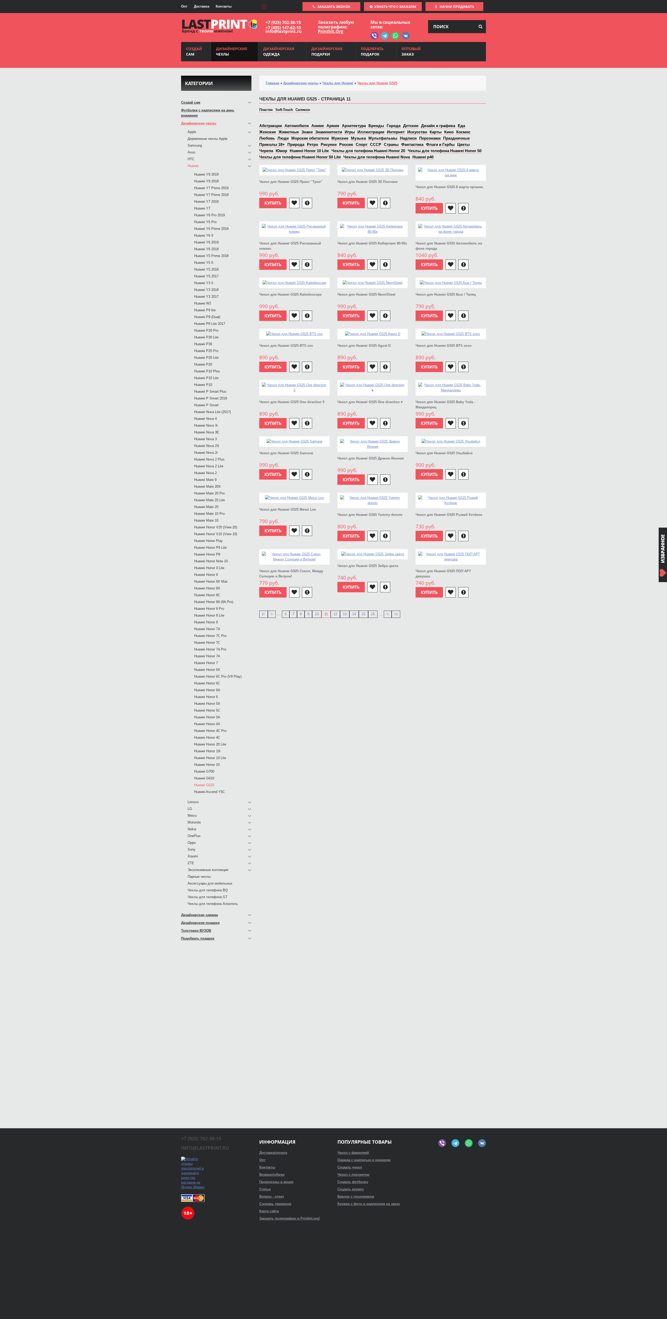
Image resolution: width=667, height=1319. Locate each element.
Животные (289, 132)
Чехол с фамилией (353, 1153)
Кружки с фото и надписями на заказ (368, 1204)
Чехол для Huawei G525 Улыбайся (444, 453)
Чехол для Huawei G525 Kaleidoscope (290, 294)
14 (354, 614)
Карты (436, 132)
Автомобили (297, 125)
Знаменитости (328, 132)
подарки (327, 51)
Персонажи (430, 138)
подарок (372, 51)
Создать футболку (352, 1182)
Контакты (224, 6)
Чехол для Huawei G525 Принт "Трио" (290, 182)
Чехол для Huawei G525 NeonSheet (366, 294)
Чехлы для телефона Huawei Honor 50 (444, 150)
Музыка (358, 138)
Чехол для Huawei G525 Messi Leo (287, 509)
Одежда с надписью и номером (364, 1160)
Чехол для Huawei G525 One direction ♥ (370, 402)
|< (263, 614)
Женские (267, 132)
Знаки (307, 132)
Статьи (265, 1189)
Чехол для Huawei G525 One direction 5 (291, 402)
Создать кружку (350, 1189)
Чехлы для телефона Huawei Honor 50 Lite (300, 157)
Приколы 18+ (272, 144)
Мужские (339, 138)
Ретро (312, 144)
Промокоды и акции (276, 1182)
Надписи (408, 138)
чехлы (231, 51)
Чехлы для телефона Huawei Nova (376, 157)
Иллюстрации (370, 132)
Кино (449, 132)
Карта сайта (269, 1211)
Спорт (361, 144)
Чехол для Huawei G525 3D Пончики (367, 182)
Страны (391, 144)
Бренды (376, 125)
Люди (283, 138)
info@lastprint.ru (283, 31)
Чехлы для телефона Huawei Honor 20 (368, 150)
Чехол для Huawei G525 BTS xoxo (444, 346)
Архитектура (354, 125)
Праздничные (456, 138)
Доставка (201, 6)
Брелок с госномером (355, 1196)
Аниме (317, 125)
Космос (463, 132)
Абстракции (270, 125)
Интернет (396, 132)
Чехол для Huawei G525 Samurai (286, 453)
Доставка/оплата (273, 1153)
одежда (278, 51)
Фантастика (412, 144)
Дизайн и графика (438, 125)
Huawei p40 (423, 157)
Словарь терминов (275, 1204)
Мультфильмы (382, 138)
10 (317, 614)
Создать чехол (349, 1167)
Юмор (281, 150)
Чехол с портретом (353, 1175)
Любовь (267, 138)
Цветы (463, 144)
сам (194, 51)
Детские (410, 125)
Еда (461, 125)
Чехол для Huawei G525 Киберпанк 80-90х (372, 243)
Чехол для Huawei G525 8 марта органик (449, 187)
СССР (375, 144)
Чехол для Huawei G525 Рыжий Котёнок (449, 515)
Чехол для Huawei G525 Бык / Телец (446, 294)
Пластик (266, 110)
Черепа (266, 150)
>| (395, 614)
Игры (350, 132)
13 (345, 614)
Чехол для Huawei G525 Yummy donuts (369, 515)
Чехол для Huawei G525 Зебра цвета (367, 566)
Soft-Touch (284, 110)
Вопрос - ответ (271, 1196)
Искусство (417, 132)
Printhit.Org (330, 31)
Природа (295, 144)
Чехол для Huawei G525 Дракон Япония (370, 458)
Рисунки (329, 144)
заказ (411, 51)
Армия (332, 125)
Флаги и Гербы (440, 144)
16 (373, 614)
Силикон (302, 110)
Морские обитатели (310, 138)
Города (393, 125)
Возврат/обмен (272, 1175)
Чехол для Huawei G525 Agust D (364, 346)
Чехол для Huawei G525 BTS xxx (286, 346)
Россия (346, 144)
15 (363, 614)
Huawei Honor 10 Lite (309, 150)
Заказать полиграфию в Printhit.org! (289, 1218)
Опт (184, 6)
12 (335, 614)
